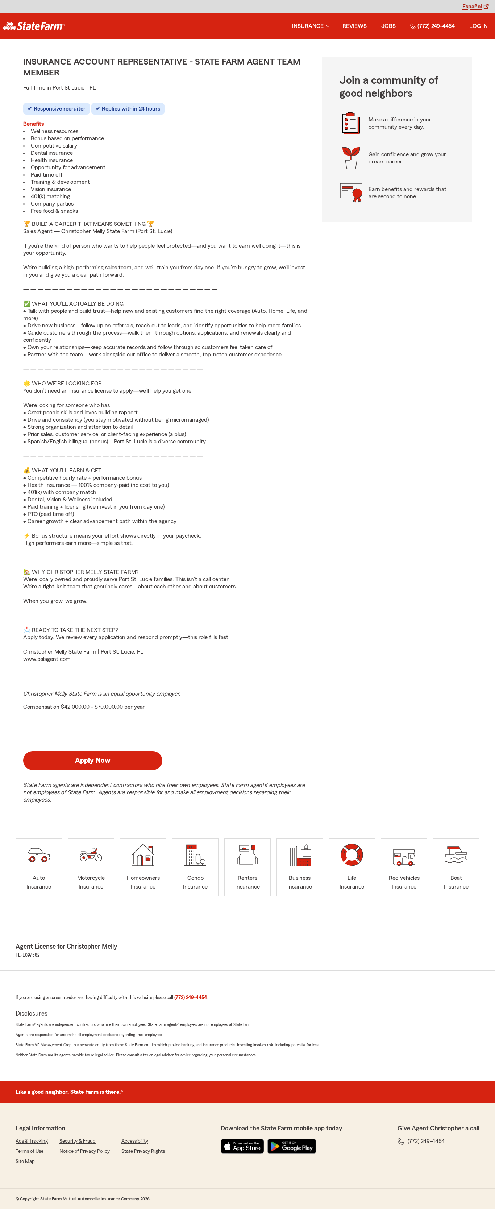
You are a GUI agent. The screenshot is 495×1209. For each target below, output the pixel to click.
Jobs (388, 26)
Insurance (308, 26)
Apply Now (93, 760)
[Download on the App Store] (242, 1146)
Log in (478, 26)
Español (472, 6)
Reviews (354, 26)
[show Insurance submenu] (326, 26)
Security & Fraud (77, 1141)
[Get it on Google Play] (291, 1146)
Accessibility (134, 1141)
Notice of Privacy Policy (84, 1151)
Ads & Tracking (32, 1141)
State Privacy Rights (143, 1151)
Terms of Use (29, 1151)
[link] (34, 26)
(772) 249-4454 (436, 26)
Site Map (25, 1161)
